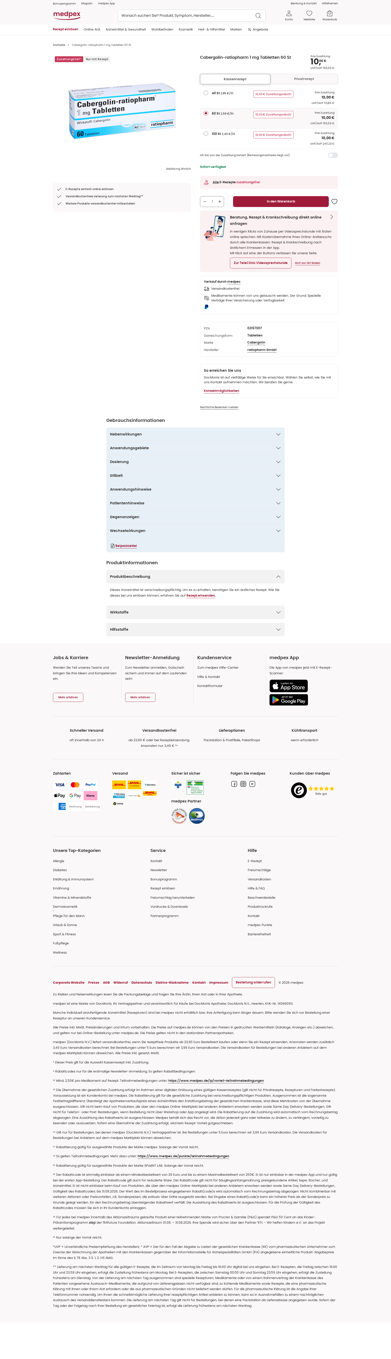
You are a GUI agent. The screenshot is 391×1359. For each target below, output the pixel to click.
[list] (122, 110)
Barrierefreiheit (259, 934)
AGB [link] (106, 982)
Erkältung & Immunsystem (73, 879)
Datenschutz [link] (141, 982)
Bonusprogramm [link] (64, 3)
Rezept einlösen (162, 888)
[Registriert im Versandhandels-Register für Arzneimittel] (195, 787)
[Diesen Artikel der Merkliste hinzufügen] (334, 201)
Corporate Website (69, 982)
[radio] (206, 93)
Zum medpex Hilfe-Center (217, 667)
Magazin (87, 3)
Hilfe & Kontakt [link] (208, 677)
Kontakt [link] (254, 916)
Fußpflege (61, 943)
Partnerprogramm (164, 916)
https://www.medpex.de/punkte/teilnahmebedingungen (183, 1156)
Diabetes (60, 870)
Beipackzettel (126, 546)
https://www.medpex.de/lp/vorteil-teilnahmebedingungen (216, 1080)
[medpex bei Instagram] (243, 784)
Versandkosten (259, 879)
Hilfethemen (330, 3)
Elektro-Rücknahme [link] (172, 982)
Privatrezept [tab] (304, 79)
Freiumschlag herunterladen (172, 897)
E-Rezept (255, 861)
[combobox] (192, 15)
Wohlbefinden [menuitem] (162, 29)
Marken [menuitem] (236, 29)
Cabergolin (256, 342)
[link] (179, 816)
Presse (93, 982)
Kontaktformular (209, 686)
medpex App (106, 3)
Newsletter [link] (158, 870)
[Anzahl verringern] (204, 201)
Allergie (58, 861)
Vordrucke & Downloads (169, 906)
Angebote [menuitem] (260, 29)
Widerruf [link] (120, 982)
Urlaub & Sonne (65, 925)
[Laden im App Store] (301, 686)
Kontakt (156, 861)
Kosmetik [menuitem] (186, 29)
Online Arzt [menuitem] (92, 29)
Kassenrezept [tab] (235, 79)
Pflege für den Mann (69, 916)
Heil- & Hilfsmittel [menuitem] (211, 29)
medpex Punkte (260, 925)
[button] (260, 263)
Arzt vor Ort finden (307, 263)
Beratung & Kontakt (304, 3)
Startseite (59, 45)
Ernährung (61, 888)
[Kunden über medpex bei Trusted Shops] (314, 790)
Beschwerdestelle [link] (261, 897)
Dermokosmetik (65, 906)
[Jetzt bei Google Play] (301, 699)
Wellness (60, 952)
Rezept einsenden (200, 595)
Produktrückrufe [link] (260, 906)
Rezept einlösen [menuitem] (65, 29)
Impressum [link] (218, 982)
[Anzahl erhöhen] (219, 201)
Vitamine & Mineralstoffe (72, 897)
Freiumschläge (259, 870)
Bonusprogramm (163, 879)
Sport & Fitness (64, 934)
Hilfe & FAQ (256, 888)
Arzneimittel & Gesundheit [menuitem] (126, 29)
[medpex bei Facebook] (234, 784)
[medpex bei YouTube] (252, 784)
